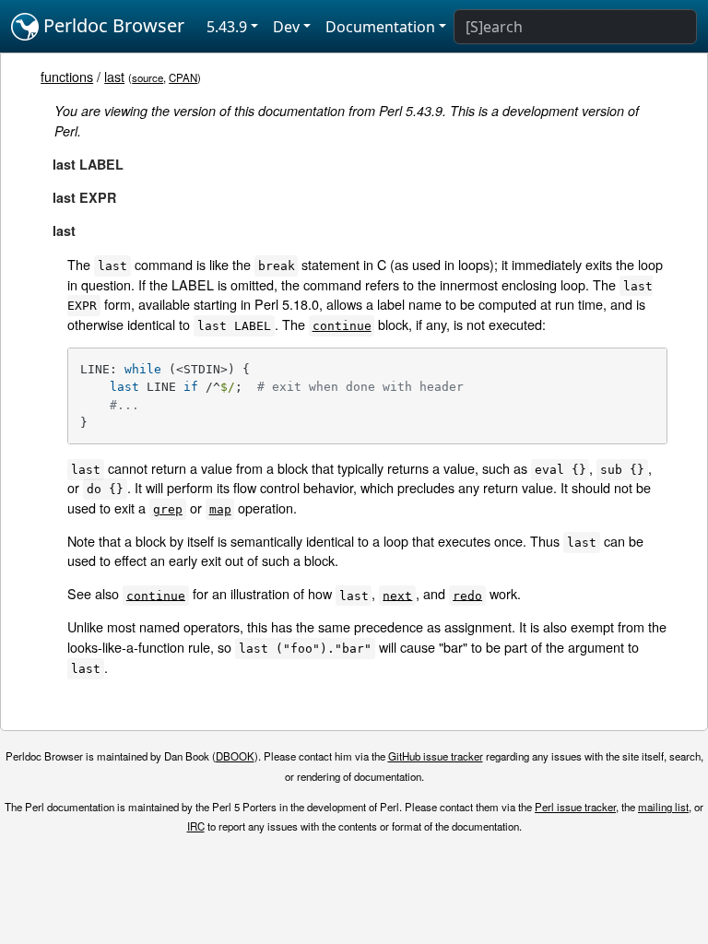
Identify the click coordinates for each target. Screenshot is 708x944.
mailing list (663, 806)
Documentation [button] (380, 27)
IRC (196, 826)
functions (67, 76)
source (147, 77)
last (114, 76)
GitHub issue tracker (435, 756)
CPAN (183, 77)
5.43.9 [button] (226, 27)
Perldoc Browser (111, 25)
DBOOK (235, 756)
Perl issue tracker (575, 806)
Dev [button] (286, 27)
